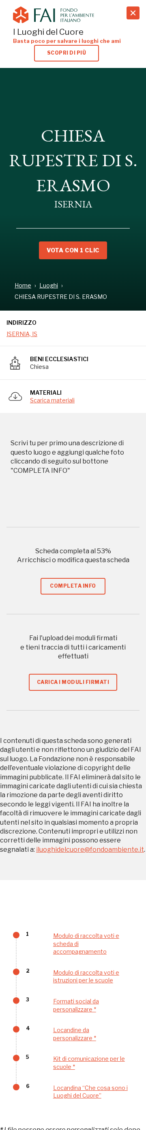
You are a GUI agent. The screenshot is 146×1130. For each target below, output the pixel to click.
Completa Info (73, 586)
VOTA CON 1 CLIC (73, 250)
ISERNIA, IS (21, 333)
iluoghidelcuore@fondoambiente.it (90, 849)
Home (23, 285)
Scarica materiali (52, 400)
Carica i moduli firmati (73, 682)
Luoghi (48, 285)
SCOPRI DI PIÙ (66, 53)
